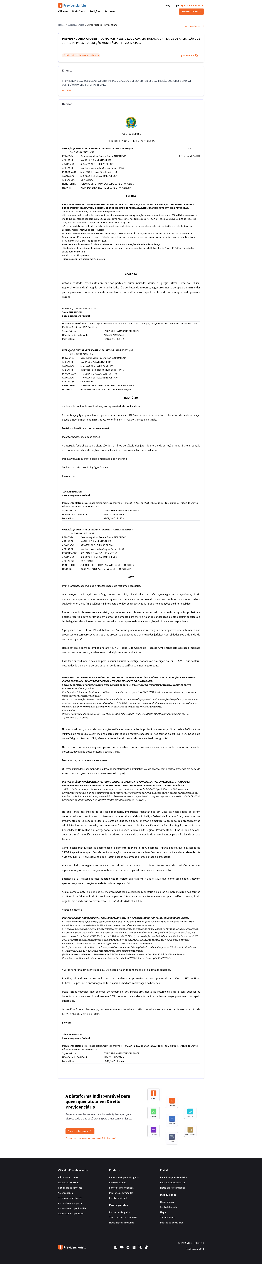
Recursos (109, 11)
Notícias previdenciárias (121, 1222)
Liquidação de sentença (70, 1187)
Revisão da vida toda (68, 1182)
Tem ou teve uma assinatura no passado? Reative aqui (90, 1138)
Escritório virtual (118, 1198)
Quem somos (167, 1202)
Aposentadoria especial (70, 1203)
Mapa (163, 1212)
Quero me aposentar (192, 5)
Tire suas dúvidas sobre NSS (123, 1217)
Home (61, 25)
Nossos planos (189, 11)
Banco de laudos (117, 1182)
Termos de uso (167, 1217)
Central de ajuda (168, 1207)
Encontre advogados (119, 1212)
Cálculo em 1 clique (68, 1177)
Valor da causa (65, 1193)
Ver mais (66, 90)
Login (176, 5)
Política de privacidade (171, 1222)
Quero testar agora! (78, 1131)
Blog (167, 5)
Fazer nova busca (191, 26)
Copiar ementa (186, 55)
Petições (95, 11)
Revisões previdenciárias (172, 1182)
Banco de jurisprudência (121, 1187)
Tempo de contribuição (70, 1198)
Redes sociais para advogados (124, 1177)
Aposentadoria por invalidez (72, 1208)
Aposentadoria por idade (71, 1213)
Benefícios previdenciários (173, 1177)
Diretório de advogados (121, 1193)
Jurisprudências (76, 25)
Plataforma (79, 11)
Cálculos (63, 11)
